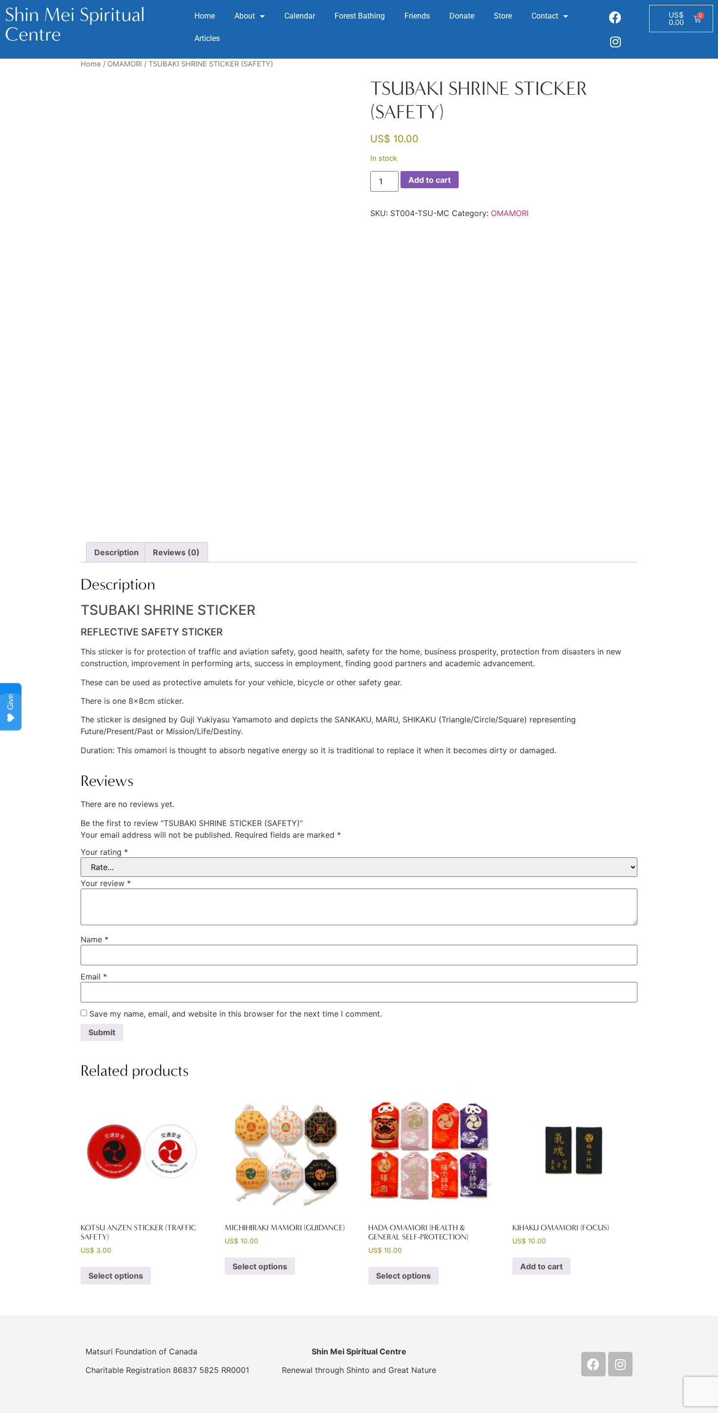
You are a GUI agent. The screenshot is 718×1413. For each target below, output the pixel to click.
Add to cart (429, 180)
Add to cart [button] (541, 1266)
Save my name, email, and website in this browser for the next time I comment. (235, 1014)
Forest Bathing (360, 16)
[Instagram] (615, 41)
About (244, 16)
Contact (544, 16)
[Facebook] (615, 17)
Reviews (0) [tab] (176, 552)
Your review (106, 883)
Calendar (299, 16)
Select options (115, 1276)
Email (94, 976)
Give (10, 702)
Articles (207, 38)
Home (204, 16)
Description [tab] (116, 552)
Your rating (104, 852)
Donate (461, 16)
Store (503, 16)
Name (94, 939)
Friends (417, 16)
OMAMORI (124, 64)
